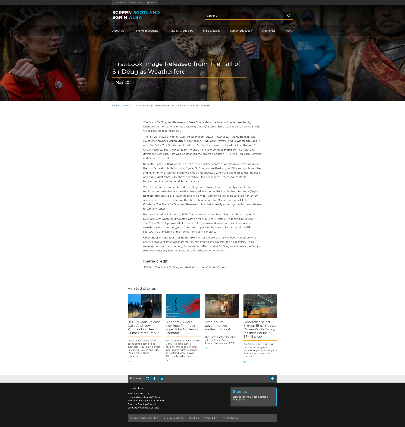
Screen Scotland (120, 2)
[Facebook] (154, 378)
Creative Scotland (136, 2)
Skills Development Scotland (143, 408)
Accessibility (211, 418)
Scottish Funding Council (142, 404)
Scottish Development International (147, 401)
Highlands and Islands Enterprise (146, 397)
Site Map (194, 418)
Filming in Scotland (146, 31)
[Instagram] (147, 378)
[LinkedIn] (161, 378)
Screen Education (241, 31)
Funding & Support (181, 31)
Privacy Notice (231, 418)
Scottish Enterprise (138, 394)
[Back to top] (272, 378)
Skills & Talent (211, 31)
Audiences (268, 31)
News (289, 31)
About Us (118, 31)
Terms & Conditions (173, 418)
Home (115, 106)
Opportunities (151, 2)
